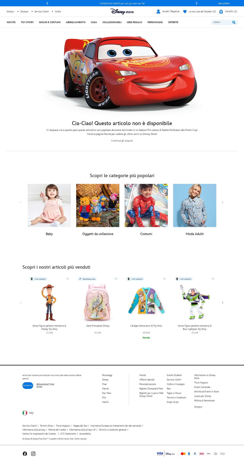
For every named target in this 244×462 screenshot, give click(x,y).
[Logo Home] (122, 11)
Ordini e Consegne (176, 384)
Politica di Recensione (204, 400)
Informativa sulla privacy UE (82, 429)
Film (104, 397)
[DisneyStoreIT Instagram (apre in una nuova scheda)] (33, 453)
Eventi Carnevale (202, 387)
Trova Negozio (201, 382)
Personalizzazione (147, 384)
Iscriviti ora (28, 385)
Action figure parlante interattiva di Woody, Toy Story (49, 327)
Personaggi (107, 375)
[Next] (196, 3)
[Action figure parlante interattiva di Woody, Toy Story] (49, 302)
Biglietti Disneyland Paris (151, 388)
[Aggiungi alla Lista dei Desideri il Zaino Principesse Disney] (116, 279)
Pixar (104, 384)
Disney (105, 379)
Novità (142, 375)
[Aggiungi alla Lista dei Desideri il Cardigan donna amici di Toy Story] (164, 279)
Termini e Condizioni (176, 397)
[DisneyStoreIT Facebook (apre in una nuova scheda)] (25, 453)
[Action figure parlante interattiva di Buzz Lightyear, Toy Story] (194, 302)
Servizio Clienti (174, 379)
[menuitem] (11, 22)
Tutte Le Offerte (223, 3)
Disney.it (198, 406)
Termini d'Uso (46, 425)
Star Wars (106, 393)
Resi (169, 388)
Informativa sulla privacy (33, 429)
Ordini (58, 11)
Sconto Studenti (174, 375)
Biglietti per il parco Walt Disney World (151, 394)
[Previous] (47, 3)
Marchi (105, 402)
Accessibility (85, 433)
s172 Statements (68, 433)
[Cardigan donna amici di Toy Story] (146, 302)
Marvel (105, 388)
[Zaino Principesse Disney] (98, 302)
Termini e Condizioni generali (112, 429)
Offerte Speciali (146, 379)
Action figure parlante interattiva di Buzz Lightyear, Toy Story (194, 327)
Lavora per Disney (202, 396)
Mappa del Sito (80, 425)
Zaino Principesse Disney (97, 325)
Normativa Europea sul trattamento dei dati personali (116, 425)
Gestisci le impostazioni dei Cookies (39, 433)
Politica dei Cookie (57, 429)
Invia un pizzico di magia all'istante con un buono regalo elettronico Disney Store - (122, 3)
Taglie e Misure (174, 393)
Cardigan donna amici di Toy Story (146, 325)
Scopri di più (172, 402)
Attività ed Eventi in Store (206, 391)
